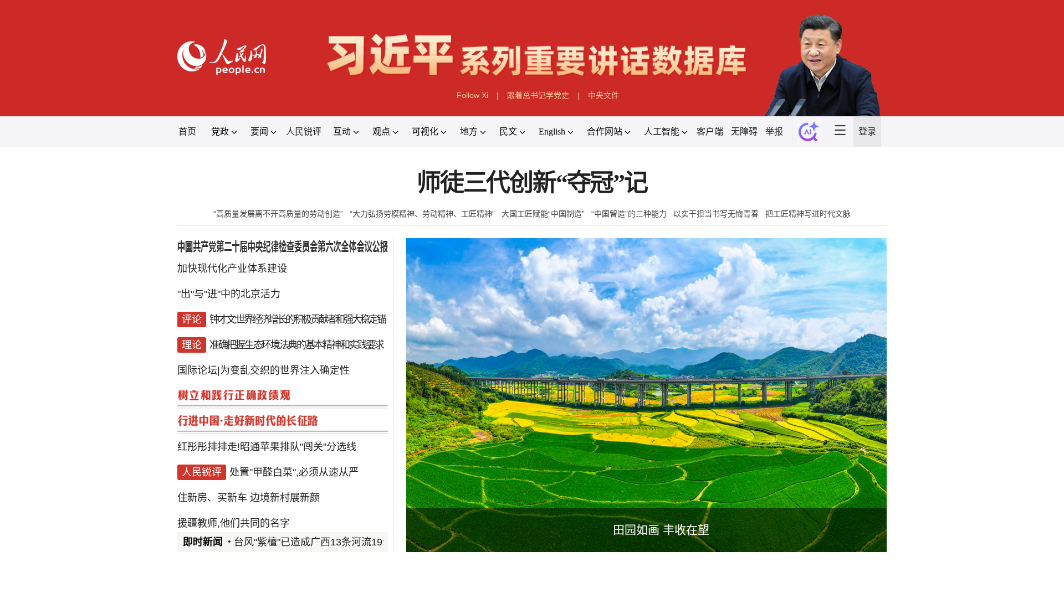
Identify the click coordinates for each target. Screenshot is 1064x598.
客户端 (710, 131)
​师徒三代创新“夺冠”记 (532, 183)
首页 (187, 131)
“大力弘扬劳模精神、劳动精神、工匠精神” (422, 213)
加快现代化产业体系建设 (232, 268)
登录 (867, 131)
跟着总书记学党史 (538, 95)
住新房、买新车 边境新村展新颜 (248, 497)
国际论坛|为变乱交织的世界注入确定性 (263, 370)
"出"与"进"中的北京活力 (228, 294)
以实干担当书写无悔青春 (716, 213)
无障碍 (744, 131)
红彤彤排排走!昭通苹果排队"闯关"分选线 (266, 446)
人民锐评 (303, 131)
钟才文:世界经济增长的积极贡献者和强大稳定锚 (297, 319)
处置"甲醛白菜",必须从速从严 (294, 472)
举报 (774, 131)
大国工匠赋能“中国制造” (543, 213)
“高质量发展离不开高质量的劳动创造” (278, 213)
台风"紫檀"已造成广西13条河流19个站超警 (328, 542)
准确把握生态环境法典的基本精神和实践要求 (296, 344)
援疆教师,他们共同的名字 (233, 523)
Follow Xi (472, 95)
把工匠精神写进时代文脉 (808, 213)
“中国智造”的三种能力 (629, 213)
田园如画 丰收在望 (661, 529)
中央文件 (603, 95)
